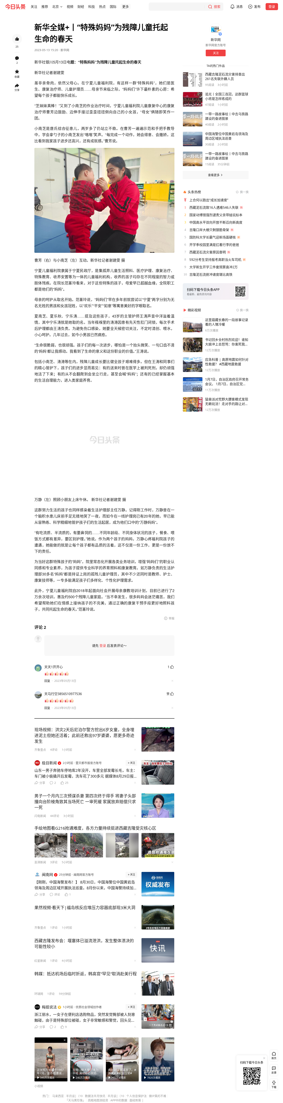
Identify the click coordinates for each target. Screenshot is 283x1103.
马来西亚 (58, 1096)
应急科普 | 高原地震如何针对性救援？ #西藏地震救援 (226, 361)
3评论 (54, 862)
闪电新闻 (40, 816)
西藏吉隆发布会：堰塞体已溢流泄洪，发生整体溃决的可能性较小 (84, 943)
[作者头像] (215, 29)
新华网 (64, 50)
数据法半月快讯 (95, 1096)
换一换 (244, 192)
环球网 (38, 994)
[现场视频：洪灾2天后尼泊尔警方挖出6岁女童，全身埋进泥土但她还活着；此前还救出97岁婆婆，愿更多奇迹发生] (158, 739)
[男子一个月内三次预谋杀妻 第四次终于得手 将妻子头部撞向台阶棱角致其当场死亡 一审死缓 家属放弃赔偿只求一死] (158, 805)
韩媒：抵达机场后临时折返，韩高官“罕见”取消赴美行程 (85, 974)
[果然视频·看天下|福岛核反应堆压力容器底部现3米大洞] (158, 917)
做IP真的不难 (157, 1096)
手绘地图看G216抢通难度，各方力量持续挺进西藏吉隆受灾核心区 (95, 828)
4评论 (54, 750)
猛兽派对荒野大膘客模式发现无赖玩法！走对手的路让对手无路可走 (226, 401)
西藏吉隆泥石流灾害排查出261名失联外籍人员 (225, 76)
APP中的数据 (118, 1100)
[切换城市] (61, 6)
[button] (34, 7)
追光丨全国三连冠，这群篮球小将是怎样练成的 (226, 96)
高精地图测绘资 (98, 1100)
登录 (271, 6)
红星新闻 (40, 961)
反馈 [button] (273, 1072)
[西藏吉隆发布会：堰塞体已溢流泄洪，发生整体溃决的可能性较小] (158, 950)
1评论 (54, 927)
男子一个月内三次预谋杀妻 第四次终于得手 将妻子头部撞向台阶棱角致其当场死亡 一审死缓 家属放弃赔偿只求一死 (85, 801)
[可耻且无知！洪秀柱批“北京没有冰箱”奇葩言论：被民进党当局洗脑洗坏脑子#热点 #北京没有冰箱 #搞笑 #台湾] (158, 1059)
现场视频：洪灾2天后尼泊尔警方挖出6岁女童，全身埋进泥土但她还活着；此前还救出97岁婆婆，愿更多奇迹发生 (84, 735)
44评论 (54, 816)
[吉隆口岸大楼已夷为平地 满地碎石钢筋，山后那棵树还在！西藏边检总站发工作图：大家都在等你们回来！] (86, 1059)
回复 (47, 681)
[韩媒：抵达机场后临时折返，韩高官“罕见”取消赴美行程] (158, 983)
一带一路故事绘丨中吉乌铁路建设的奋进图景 (226, 116)
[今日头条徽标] (15, 7)
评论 (57, 894)
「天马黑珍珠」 (75, 1100)
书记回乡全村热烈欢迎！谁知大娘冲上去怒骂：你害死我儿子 (226, 341)
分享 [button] (17, 90)
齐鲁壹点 (40, 750)
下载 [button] (273, 1084)
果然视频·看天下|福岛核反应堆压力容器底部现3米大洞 (84, 907)
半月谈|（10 (74, 1096)
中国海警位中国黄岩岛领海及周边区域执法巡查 (226, 136)
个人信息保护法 (136, 1096)
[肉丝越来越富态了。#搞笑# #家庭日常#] (122, 1059)
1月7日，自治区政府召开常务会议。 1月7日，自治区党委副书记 (227, 381)
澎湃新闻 (40, 862)
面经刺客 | (136, 1100)
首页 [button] (273, 1058)
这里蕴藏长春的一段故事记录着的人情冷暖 (226, 322)
